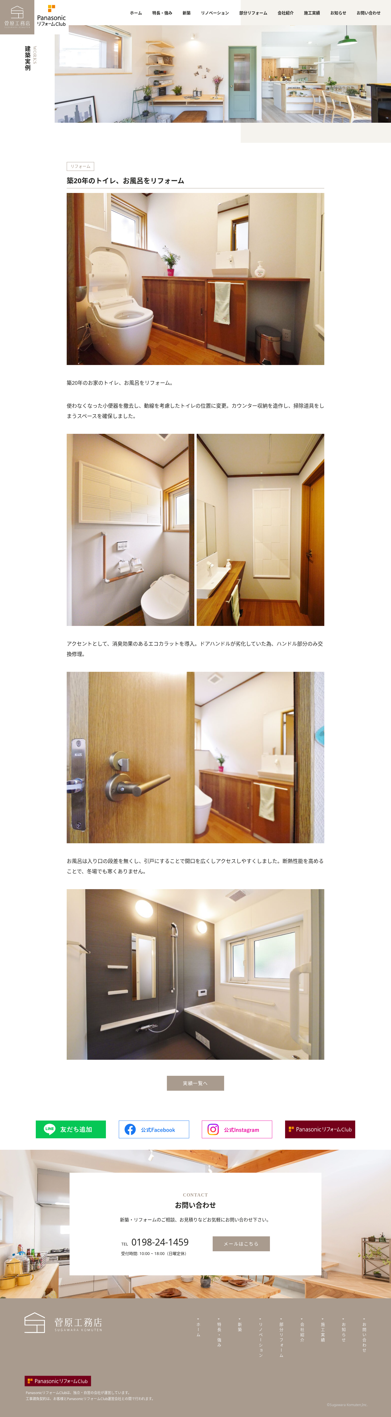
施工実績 (312, 12)
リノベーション (215, 12)
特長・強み (162, 12)
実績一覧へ (195, 1083)
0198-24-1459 (160, 1242)
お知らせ (338, 12)
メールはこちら (241, 1244)
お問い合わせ (369, 12)
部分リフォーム (253, 12)
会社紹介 (286, 12)
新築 (187, 12)
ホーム (136, 12)
